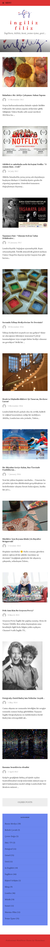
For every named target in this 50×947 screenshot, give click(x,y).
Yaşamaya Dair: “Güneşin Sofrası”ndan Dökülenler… (20, 237)
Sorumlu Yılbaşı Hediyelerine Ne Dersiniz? (22, 322)
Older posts (25, 802)
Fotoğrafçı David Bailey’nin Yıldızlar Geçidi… (23, 698)
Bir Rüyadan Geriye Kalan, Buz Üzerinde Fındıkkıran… (21, 468)
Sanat (13, 92)
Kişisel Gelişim (11, 880)
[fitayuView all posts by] (4, 100)
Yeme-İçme (10, 918)
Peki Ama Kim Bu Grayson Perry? (18, 610)
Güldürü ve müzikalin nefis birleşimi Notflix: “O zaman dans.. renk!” (24, 165)
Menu (8, 3)
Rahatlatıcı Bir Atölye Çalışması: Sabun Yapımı (24, 95)
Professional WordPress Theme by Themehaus (25, 940)
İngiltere (6, 536)
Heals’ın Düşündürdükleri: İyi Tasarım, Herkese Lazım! (24, 400)
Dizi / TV (8, 842)
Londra (5, 92)
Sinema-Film (29, 161)
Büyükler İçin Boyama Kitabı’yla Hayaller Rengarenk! (21, 540)
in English (9, 868)
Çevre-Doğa (10, 836)
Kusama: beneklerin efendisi (15, 767)
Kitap (14, 536)
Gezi (7, 861)
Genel (7, 855)
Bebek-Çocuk (11, 830)
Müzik (13, 161)
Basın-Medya (11, 824)
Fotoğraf (6, 396)
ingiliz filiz (25, 25)
